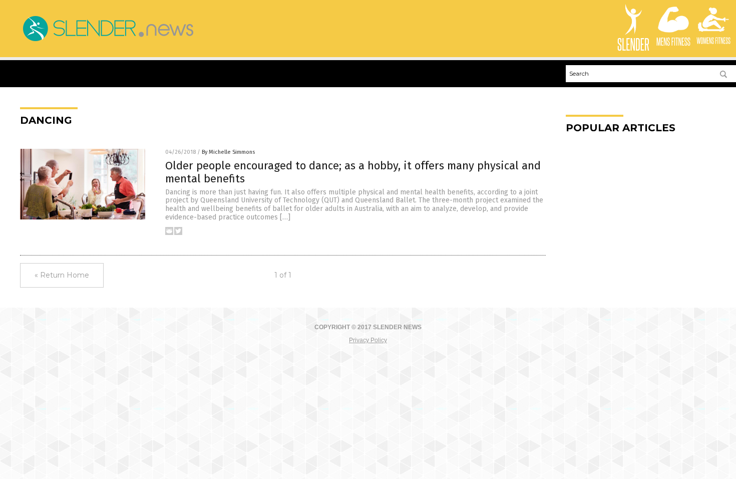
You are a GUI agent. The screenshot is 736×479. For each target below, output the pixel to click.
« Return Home (62, 275)
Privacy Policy (368, 340)
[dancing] (107, 41)
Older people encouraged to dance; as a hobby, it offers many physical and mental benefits (353, 172)
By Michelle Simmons (228, 152)
